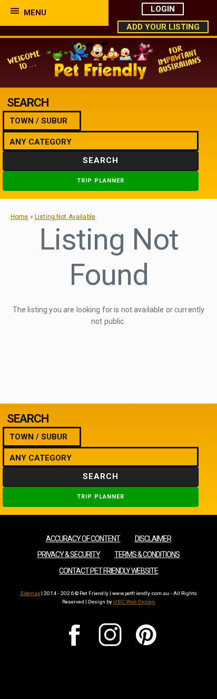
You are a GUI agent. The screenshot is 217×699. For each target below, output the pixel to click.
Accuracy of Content (83, 538)
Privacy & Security (68, 554)
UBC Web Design (134, 602)
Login (163, 9)
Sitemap (30, 593)
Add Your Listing (163, 27)
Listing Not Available (65, 217)
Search (101, 160)
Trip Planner (100, 180)
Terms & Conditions (147, 554)
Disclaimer (153, 538)
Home (19, 217)
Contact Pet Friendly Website (108, 571)
